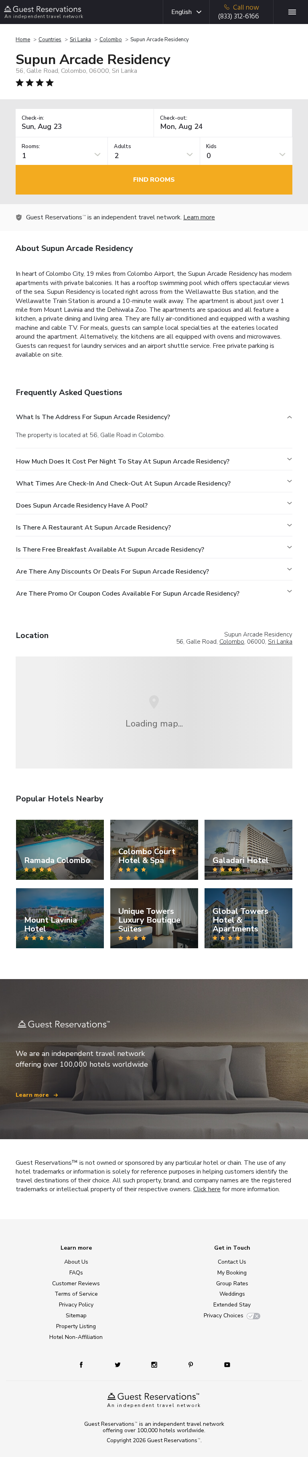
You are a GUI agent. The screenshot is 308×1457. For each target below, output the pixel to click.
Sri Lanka (80, 39)
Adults (122, 146)
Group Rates (232, 1283)
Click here (207, 1189)
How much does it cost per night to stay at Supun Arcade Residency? (122, 461)
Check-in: (33, 118)
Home (23, 39)
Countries (49, 39)
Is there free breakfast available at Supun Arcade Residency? (110, 549)
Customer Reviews (76, 1283)
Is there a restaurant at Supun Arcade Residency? (93, 527)
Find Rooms (154, 179)
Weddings (232, 1294)
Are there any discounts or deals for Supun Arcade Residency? (112, 571)
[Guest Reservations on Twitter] (118, 1364)
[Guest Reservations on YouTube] (224, 1364)
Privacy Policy (76, 1304)
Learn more (199, 217)
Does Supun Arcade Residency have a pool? (82, 505)
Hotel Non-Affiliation (76, 1337)
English (181, 12)
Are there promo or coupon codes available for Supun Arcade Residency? (127, 593)
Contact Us (232, 1262)
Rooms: (31, 146)
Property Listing (76, 1326)
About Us (76, 1262)
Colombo (110, 39)
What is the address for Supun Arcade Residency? (93, 417)
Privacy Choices (223, 1315)
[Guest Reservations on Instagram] (155, 1364)
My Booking (232, 1272)
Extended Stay (232, 1304)
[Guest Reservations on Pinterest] (191, 1364)
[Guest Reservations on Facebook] (85, 1364)
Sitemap (76, 1315)
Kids (211, 146)
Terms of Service (76, 1294)
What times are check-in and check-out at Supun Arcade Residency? (123, 483)
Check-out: (173, 118)
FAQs (76, 1272)
